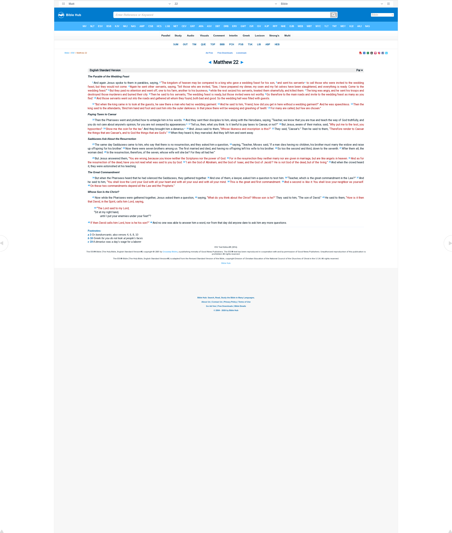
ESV (73, 53)
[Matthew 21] (4, 251)
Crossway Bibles (170, 252)
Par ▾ (359, 70)
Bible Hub (226, 263)
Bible (67, 53)
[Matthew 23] (447, 251)
